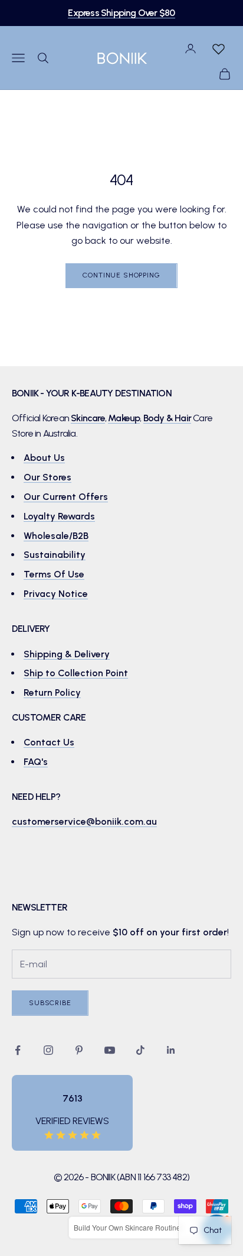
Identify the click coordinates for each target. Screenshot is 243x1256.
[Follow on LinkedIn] (171, 1050)
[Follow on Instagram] (48, 1050)
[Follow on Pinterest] (79, 1050)
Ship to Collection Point (76, 673)
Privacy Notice (56, 593)
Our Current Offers (66, 496)
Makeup (124, 418)
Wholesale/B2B (56, 535)
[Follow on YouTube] (110, 1050)
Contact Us (49, 742)
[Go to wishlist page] (218, 48)
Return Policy (52, 692)
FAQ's (36, 761)
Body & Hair (167, 418)
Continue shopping (121, 275)
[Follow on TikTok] (140, 1050)
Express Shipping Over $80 (121, 12)
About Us (44, 457)
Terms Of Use (54, 574)
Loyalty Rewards (59, 516)
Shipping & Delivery (67, 654)
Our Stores (47, 477)
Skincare (88, 418)
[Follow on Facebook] (18, 1050)
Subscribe (50, 1003)
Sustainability (55, 554)
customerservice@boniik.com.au (84, 821)
